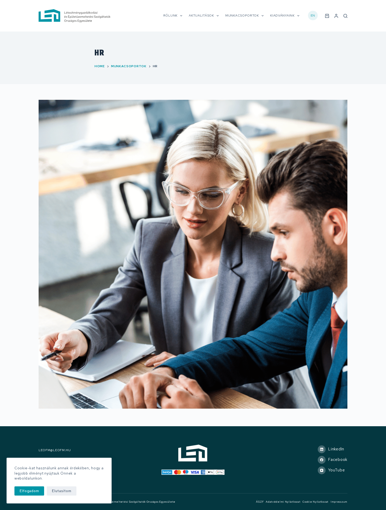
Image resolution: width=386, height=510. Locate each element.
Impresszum (339, 501)
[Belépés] (336, 16)
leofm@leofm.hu (55, 450)
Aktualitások (201, 15)
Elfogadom (29, 491)
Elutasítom (61, 491)
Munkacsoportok (242, 15)
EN (313, 15)
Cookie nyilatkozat (315, 501)
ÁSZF (260, 501)
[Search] (345, 16)
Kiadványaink (282, 15)
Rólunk (170, 15)
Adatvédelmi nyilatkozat (283, 501)
